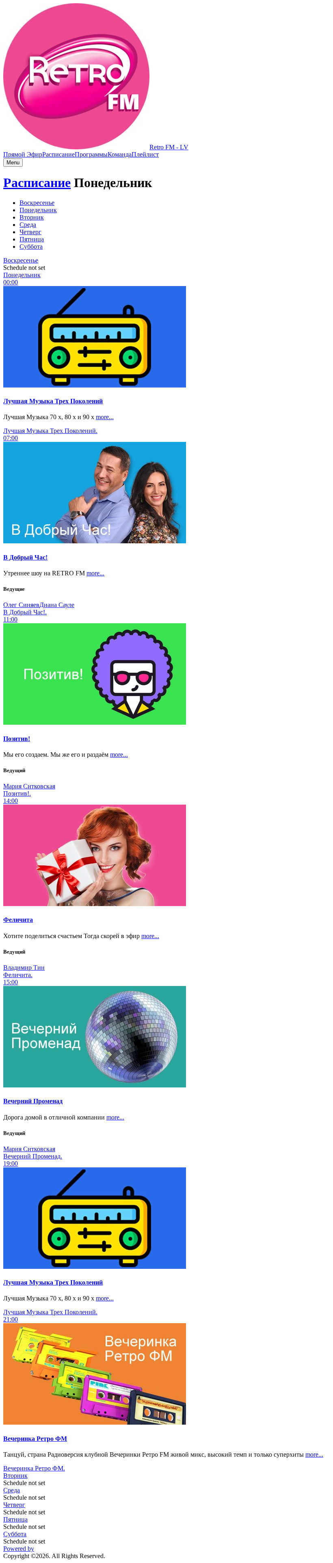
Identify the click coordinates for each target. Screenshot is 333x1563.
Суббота (14, 1534)
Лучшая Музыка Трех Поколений (53, 401)
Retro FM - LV (168, 147)
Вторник (15, 1475)
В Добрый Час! (25, 557)
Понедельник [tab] (38, 210)
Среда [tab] (27, 224)
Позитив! (16, 738)
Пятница (15, 1519)
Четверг (14, 1504)
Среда (11, 1490)
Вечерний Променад (33, 1101)
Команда (120, 154)
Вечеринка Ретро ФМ (35, 1438)
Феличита (18, 919)
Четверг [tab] (30, 231)
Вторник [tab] (31, 217)
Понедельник (22, 274)
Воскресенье (20, 260)
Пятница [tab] (31, 239)
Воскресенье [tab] (36, 202)
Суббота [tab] (31, 246)
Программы (91, 154)
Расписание (58, 154)
